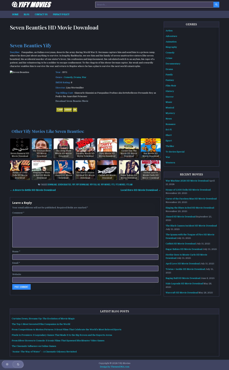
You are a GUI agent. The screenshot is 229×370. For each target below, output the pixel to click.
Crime (169, 58)
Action (169, 30)
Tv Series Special (175, 151)
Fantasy (170, 80)
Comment (18, 213)
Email (16, 263)
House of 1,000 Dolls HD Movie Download (188, 190)
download (52, 184)
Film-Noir (171, 85)
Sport (169, 140)
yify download (82, 184)
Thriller (170, 146)
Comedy (68, 77)
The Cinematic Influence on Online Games (34, 346)
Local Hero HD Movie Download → (141, 190)
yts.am (129, 184)
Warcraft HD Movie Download (182, 292)
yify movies (105, 184)
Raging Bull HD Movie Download (183, 278)
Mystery (170, 113)
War (84, 77)
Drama (77, 77)
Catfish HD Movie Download (181, 243)
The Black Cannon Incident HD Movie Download (191, 225)
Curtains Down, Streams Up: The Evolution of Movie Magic (43, 318)
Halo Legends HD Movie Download (184, 283)
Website (16, 274)
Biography (171, 47)
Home (15, 14)
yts (113, 184)
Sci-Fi (169, 129)
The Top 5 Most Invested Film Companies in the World (41, 324)
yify (73, 184)
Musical (170, 107)
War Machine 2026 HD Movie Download (187, 180)
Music (169, 102)
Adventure (171, 36)
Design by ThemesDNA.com (114, 367)
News (169, 118)
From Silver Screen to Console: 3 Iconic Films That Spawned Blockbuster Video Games (58, 340)
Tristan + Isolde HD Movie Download (185, 269)
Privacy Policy (61, 14)
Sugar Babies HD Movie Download (184, 249)
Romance (171, 124)
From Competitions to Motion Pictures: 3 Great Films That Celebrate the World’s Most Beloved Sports (66, 329)
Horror (170, 96)
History (170, 91)
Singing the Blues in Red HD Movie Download (190, 207)
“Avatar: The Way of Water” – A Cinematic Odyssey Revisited (44, 351)
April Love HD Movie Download (183, 263)
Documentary (173, 63)
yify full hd (95, 184)
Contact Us (41, 14)
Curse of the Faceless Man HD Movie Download (191, 198)
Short (169, 135)
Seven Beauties (64, 184)
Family (169, 74)
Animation (171, 41)
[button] (13, 364)
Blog (26, 14)
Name (16, 251)
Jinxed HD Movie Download (180, 216)
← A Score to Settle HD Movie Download (33, 190)
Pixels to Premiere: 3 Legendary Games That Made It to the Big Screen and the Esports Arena (62, 335)
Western (170, 162)
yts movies (120, 184)
